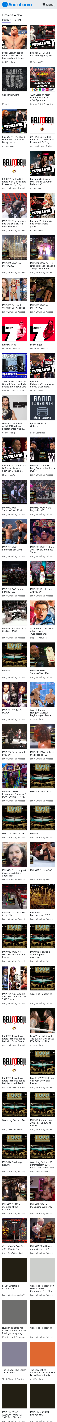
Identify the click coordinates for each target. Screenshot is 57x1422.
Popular (6, 19)
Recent (17, 19)
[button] (48, 4)
